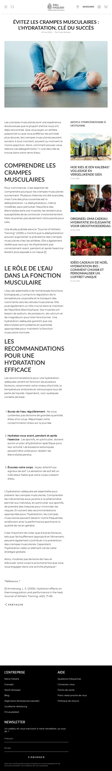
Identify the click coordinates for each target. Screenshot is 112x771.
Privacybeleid (11, 712)
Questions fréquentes (69, 678)
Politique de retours (68, 700)
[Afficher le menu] (6, 7)
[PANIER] (106, 7)
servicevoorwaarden (12, 766)
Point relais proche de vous (72, 695)
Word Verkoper (12, 690)
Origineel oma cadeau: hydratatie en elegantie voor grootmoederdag (90, 222)
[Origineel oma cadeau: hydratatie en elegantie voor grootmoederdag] (90, 198)
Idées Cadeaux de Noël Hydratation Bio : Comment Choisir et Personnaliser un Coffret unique (89, 270)
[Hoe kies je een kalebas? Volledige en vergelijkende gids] (90, 147)
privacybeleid (50, 764)
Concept (9, 684)
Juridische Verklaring (15, 706)
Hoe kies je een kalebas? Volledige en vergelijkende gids (90, 170)
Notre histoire (11, 678)
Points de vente (66, 690)
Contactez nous (66, 684)
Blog (6, 695)
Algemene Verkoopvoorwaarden (22, 700)
